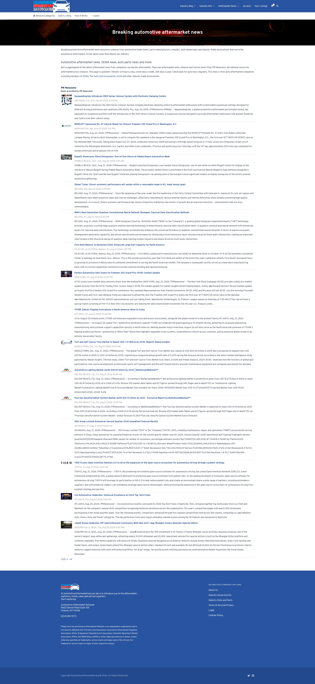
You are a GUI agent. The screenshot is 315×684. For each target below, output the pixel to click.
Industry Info (205, 6)
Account (247, 6)
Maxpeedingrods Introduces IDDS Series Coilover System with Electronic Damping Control (120, 96)
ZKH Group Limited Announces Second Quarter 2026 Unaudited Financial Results (116, 421)
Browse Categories (45, 16)
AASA (119, 76)
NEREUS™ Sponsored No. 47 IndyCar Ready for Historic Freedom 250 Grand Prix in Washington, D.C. (125, 124)
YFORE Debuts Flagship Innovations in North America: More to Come (109, 309)
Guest (96, 16)
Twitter (248, 675)
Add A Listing (64, 16)
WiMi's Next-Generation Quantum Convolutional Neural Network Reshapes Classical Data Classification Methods (131, 212)
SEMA (86, 76)
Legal (211, 610)
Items (272, 6)
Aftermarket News (227, 6)
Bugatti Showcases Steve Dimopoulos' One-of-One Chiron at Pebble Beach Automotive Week (122, 156)
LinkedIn (253, 675)
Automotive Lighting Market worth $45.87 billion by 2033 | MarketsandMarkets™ (116, 370)
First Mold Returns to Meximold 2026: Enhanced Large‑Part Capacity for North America (119, 245)
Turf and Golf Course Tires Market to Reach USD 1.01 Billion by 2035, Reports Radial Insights (122, 342)
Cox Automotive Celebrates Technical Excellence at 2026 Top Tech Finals (112, 495)
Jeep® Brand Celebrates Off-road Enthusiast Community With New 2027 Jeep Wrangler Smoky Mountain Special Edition (136, 523)
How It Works (81, 16)
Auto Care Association (105, 76)
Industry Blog (186, 6)
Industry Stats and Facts (220, 600)
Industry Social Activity (220, 595)
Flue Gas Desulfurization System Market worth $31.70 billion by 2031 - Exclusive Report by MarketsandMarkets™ (132, 398)
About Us (213, 590)
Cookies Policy (216, 615)
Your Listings (261, 6)
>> (71, 559)
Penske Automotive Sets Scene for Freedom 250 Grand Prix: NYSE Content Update (117, 273)
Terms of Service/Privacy (221, 605)
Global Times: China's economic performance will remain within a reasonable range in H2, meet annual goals (130, 184)
